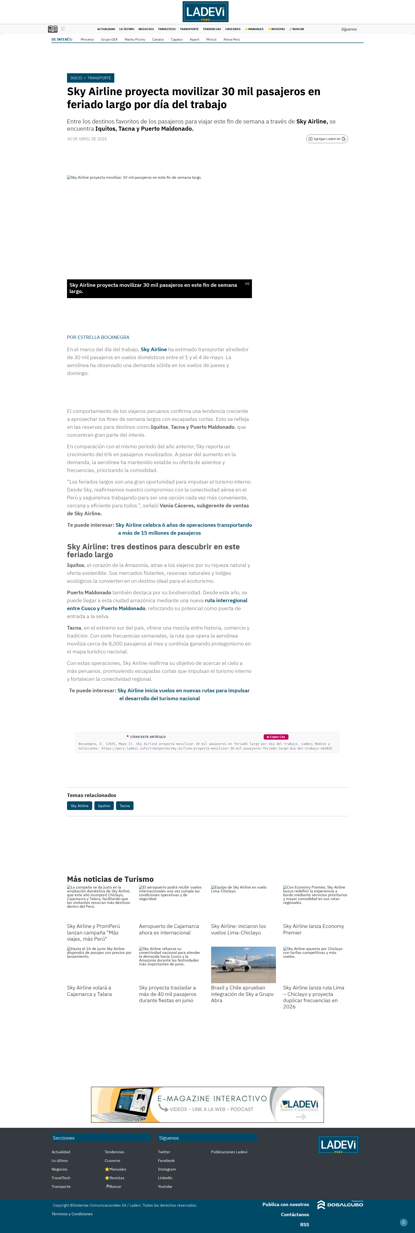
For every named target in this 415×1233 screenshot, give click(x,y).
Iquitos (104, 805)
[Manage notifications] (404, 1222)
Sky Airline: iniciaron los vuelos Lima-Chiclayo (238, 929)
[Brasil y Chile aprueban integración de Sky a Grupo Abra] (243, 965)
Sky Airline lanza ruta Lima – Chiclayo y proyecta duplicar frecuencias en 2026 (313, 997)
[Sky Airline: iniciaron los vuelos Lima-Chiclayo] (243, 903)
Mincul (211, 39)
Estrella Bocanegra (103, 337)
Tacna (125, 805)
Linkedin (165, 1177)
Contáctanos (295, 1214)
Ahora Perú (231, 39)
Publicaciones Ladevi (229, 1151)
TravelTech (167, 29)
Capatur (177, 39)
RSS (304, 1224)
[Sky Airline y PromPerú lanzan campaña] (99, 903)
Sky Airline (154, 349)
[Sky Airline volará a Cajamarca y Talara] (99, 965)
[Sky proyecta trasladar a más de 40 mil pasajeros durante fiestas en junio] (171, 965)
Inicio (76, 77)
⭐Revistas (276, 29)
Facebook (166, 1160)
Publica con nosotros (285, 1204)
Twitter (164, 1151)
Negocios (146, 29)
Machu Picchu (135, 39)
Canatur (158, 39)
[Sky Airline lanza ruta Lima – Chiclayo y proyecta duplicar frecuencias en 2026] (315, 965)
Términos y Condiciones (72, 1213)
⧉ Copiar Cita (276, 737)
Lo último (126, 29)
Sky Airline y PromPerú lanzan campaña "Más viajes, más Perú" (93, 932)
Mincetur (87, 39)
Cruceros (232, 29)
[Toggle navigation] (61, 29)
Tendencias (212, 29)
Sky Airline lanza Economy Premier (313, 929)
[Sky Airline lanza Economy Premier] (315, 903)
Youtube (165, 1186)
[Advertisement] (207, 1048)
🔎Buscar (296, 29)
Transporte (189, 29)
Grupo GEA (109, 39)
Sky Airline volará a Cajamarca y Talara (89, 990)
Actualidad (106, 29)
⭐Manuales (254, 29)
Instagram (167, 1169)
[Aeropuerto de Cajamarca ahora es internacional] (171, 903)
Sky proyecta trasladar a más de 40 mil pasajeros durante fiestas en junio (167, 994)
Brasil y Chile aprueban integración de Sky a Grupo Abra (242, 994)
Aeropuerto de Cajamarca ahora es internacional (169, 929)
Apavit (194, 39)
